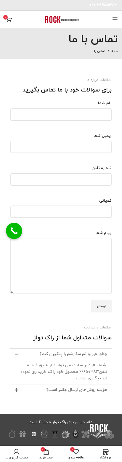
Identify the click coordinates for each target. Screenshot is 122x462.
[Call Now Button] (14, 231)
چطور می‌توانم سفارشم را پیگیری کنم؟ (73, 354)
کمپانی (105, 200)
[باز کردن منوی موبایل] (115, 19)
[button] (61, 354)
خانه (114, 51)
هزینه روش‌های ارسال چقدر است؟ (76, 390)
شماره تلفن (102, 168)
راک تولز (59, 422)
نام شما (105, 103)
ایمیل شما (103, 136)
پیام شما (104, 233)
